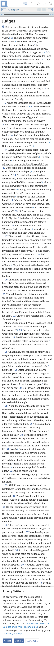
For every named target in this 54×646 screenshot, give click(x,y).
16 (12, 225)
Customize (32, 640)
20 (6, 279)
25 (6, 351)
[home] (4, 4)
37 (27, 532)
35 (4, 506)
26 (16, 369)
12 (4, 167)
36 (6, 525)
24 (13, 337)
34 (14, 496)
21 (4, 294)
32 (11, 470)
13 (14, 175)
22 (14, 315)
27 (21, 387)
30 (21, 434)
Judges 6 (15, 9)
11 (6, 149)
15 (16, 211)
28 (6, 405)
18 (41, 243)
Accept (7, 640)
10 (11, 135)
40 (40, 582)
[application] (27, 14)
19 (38, 254)
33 (6, 485)
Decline (19, 640)
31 (8, 449)
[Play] (2, 14)
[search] (50, 3)
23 (20, 330)
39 (22, 564)
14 (11, 200)
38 (16, 550)
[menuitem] (4, 4)
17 (6, 236)
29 (31, 423)
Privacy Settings (14, 633)
